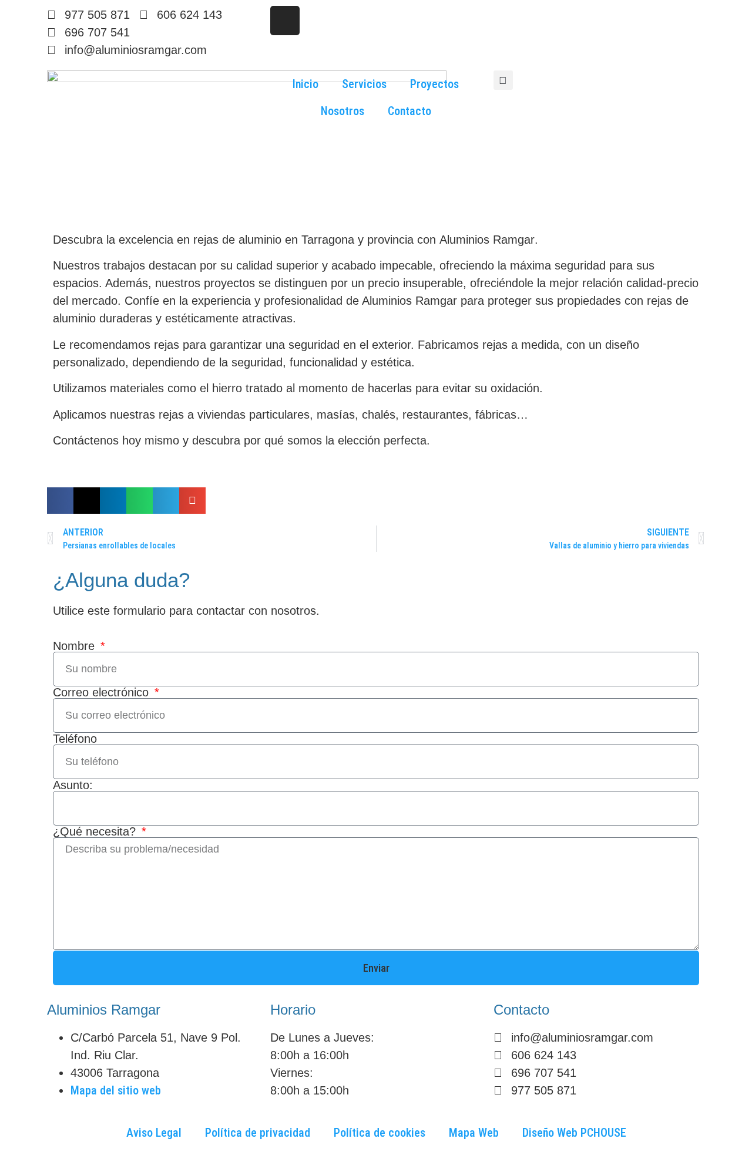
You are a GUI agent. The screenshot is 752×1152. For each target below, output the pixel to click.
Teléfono (75, 739)
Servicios (364, 84)
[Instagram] (285, 20)
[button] (503, 80)
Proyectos (434, 84)
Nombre (75, 646)
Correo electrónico (102, 692)
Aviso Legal (154, 1133)
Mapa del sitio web (115, 1090)
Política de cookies (379, 1133)
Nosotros (342, 111)
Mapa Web (474, 1133)
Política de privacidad (257, 1133)
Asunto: (73, 785)
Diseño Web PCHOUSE (574, 1133)
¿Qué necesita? (96, 831)
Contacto (409, 111)
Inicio (305, 84)
